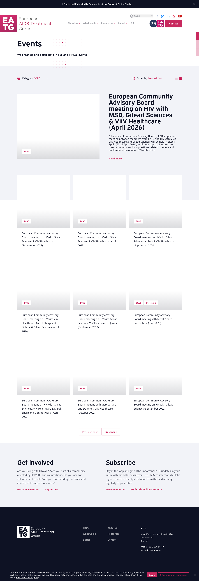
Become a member (28, 489)
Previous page (90, 431)
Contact (173, 23)
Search (133, 23)
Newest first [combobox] (155, 78)
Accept (152, 575)
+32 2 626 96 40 (156, 546)
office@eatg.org (153, 550)
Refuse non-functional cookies (173, 575)
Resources (107, 23)
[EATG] (25, 23)
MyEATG (156, 23)
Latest (121, 23)
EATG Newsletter (115, 489)
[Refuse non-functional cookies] (195, 574)
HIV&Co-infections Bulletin (146, 489)
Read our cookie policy (27, 577)
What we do (89, 23)
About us (73, 23)
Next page (111, 431)
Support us (51, 489)
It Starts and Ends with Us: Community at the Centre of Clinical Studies (97, 3)
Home (86, 527)
